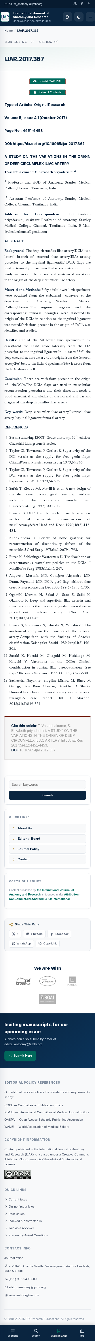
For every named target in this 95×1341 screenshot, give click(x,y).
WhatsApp (24, 943)
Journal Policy (28, 849)
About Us (25, 828)
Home (8, 30)
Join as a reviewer (21, 1228)
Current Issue (59, 1335)
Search (47, 795)
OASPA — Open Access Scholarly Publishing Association (43, 1119)
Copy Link (50, 943)
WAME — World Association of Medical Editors (36, 1126)
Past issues (16, 1214)
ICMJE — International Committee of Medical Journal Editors (46, 1112)
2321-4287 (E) (24, 41)
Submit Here (23, 1055)
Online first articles (21, 1206)
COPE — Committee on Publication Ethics (33, 1105)
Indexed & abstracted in (25, 1221)
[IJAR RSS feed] (89, 3)
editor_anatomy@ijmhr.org (25, 4)
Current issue (17, 1199)
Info (82, 1335)
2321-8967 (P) (48, 41)
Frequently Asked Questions (28, 1235)
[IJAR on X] (75, 3)
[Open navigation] (90, 17)
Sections (13, 1335)
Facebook (61, 934)
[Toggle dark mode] (79, 17)
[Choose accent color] (67, 17)
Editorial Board (29, 838)
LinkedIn (37, 934)
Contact (24, 859)
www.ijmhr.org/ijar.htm (24, 1295)
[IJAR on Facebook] (82, 3)
